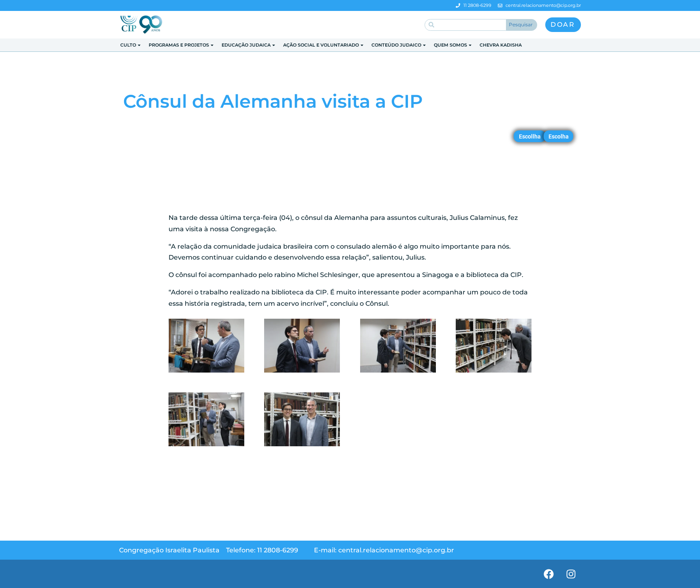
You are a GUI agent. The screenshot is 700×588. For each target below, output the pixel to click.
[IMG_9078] (398, 372)
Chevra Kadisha (501, 45)
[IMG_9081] (206, 446)
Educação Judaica (246, 45)
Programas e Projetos (179, 45)
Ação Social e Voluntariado (321, 45)
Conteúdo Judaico (396, 45)
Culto (128, 45)
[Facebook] (548, 574)
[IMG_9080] (493, 372)
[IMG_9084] (302, 446)
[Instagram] (571, 574)
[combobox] (465, 25)
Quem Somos (450, 45)
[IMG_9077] (302, 372)
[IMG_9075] (206, 372)
